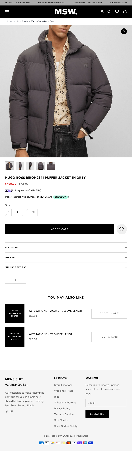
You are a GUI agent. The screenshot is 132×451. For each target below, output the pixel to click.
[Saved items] (117, 11)
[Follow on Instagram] (12, 411)
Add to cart (59, 229)
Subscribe (97, 413)
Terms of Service (64, 414)
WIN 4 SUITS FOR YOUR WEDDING (39, 3)
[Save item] (122, 229)
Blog (56, 396)
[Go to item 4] (40, 165)
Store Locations (63, 384)
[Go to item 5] (50, 165)
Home (9, 21)
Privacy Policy (62, 408)
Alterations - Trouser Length (51, 334)
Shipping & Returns (65, 402)
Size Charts (60, 420)
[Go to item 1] (9, 165)
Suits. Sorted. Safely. (66, 426)
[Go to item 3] (30, 165)
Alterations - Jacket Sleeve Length (56, 310)
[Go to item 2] (19, 165)
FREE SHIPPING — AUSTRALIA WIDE (75, 3)
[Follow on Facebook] (6, 411)
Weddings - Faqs (63, 390)
